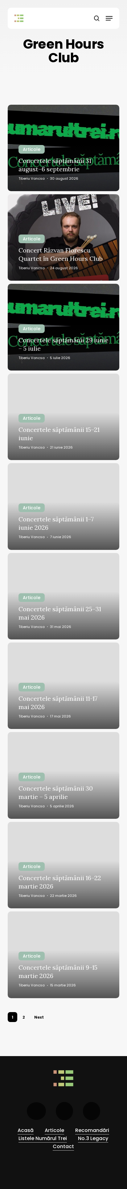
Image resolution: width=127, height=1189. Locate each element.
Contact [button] (63, 1146)
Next (39, 1017)
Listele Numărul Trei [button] (42, 1138)
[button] (109, 18)
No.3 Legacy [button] (93, 1138)
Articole (31, 149)
